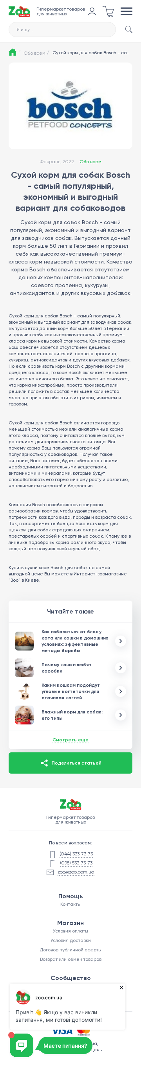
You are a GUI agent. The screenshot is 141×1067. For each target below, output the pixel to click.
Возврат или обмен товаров (70, 959)
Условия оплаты (70, 931)
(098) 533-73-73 (76, 863)
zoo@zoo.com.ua (76, 872)
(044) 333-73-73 (76, 854)
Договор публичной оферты (70, 950)
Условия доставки (71, 940)
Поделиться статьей (76, 763)
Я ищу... (24, 29)
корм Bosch (69, 372)
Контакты (70, 904)
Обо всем (36, 53)
